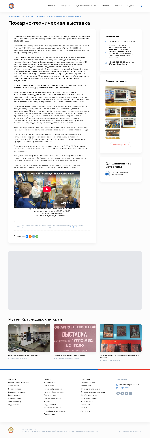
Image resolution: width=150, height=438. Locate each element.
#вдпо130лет (13, 405)
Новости (47, 379)
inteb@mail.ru (74, 227)
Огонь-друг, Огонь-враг (90, 389)
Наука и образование (53, 389)
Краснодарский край (57, 16)
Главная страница (14, 16)
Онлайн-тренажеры (89, 395)
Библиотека (49, 386)
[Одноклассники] (30, 236)
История (51, 6)
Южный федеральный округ (35, 16)
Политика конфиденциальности (130, 431)
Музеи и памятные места (18, 383)
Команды (84, 408)
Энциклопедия (50, 383)
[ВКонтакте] (27, 236)
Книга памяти (14, 395)
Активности (85, 405)
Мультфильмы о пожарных (55, 411)
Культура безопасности (86, 6)
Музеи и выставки (74, 16)
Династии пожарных (16, 392)
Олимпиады (85, 379)
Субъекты (12, 379)
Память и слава (14, 389)
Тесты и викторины (89, 398)
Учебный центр (14, 401)
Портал (105, 6)
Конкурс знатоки (88, 383)
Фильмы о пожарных (52, 408)
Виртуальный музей (52, 398)
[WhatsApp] (36, 236)
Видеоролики (50, 405)
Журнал (130, 6)
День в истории (14, 398)
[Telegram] (33, 236)
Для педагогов (50, 395)
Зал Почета (85, 411)
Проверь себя (86, 386)
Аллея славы (13, 386)
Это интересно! (87, 401)
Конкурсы (65, 6)
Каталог (118, 6)
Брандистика (49, 414)
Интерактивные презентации (93, 392)
